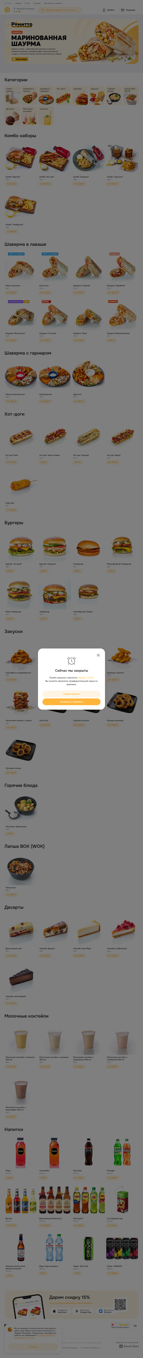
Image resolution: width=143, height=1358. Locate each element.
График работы (71, 693)
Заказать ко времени (71, 701)
